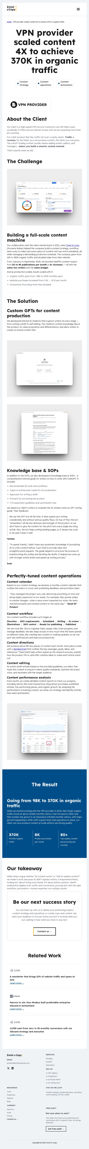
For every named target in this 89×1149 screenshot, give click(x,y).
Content (49, 1062)
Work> (9, 22)
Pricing (9, 1116)
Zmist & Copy (72, 245)
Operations (50, 1065)
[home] (11, 8)
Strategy (49, 1059)
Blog (9, 1101)
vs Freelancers (51, 1076)
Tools (9, 1092)
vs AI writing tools (53, 1083)
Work (9, 1113)
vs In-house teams (53, 1079)
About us (10, 1109)
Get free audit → (56, 1129)
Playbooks (11, 1095)
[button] (78, 9)
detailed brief (20, 649)
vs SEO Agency (52, 1073)
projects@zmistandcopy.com (18, 1063)
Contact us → (44, 931)
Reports (10, 1098)
